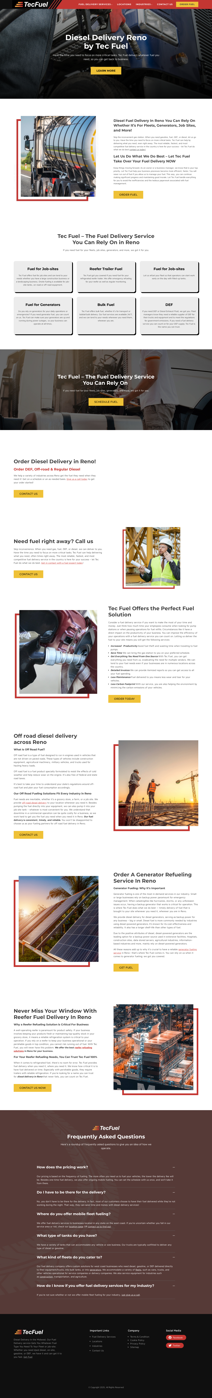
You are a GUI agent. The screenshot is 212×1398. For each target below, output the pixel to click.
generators (95, 1269)
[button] (106, 1168)
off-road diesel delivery (34, 802)
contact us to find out (99, 1226)
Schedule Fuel (106, 401)
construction (46, 1276)
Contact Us (28, 493)
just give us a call (131, 1294)
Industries (97, 1346)
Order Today (124, 698)
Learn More (106, 70)
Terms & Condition (139, 1336)
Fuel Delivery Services (104, 1336)
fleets (138, 1269)
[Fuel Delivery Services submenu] (111, 4)
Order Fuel (128, 194)
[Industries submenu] (151, 4)
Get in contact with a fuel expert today (62, 563)
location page (76, 1226)
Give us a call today (77, 479)
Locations (97, 1341)
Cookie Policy (137, 1340)
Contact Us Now (32, 1087)
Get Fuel (126, 967)
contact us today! (138, 149)
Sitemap (134, 1347)
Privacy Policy (137, 1343)
